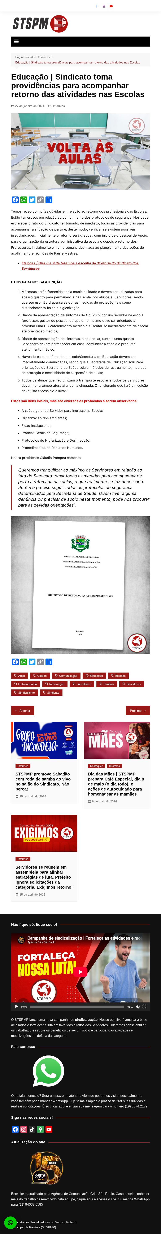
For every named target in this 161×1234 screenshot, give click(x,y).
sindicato (53, 692)
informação (56, 684)
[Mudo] (138, 1007)
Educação (96, 675)
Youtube (111, 6)
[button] (10, 1222)
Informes (59, 106)
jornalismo (84, 684)
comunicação (68, 675)
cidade (42, 675)
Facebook (97, 6)
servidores (133, 684)
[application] (80, 972)
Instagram (104, 6)
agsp (21, 675)
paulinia (109, 684)
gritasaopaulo (27, 684)
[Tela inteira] (144, 1007)
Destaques (96, 766)
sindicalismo (26, 692)
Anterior (24, 710)
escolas (120, 675)
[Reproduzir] (16, 1007)
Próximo (136, 710)
